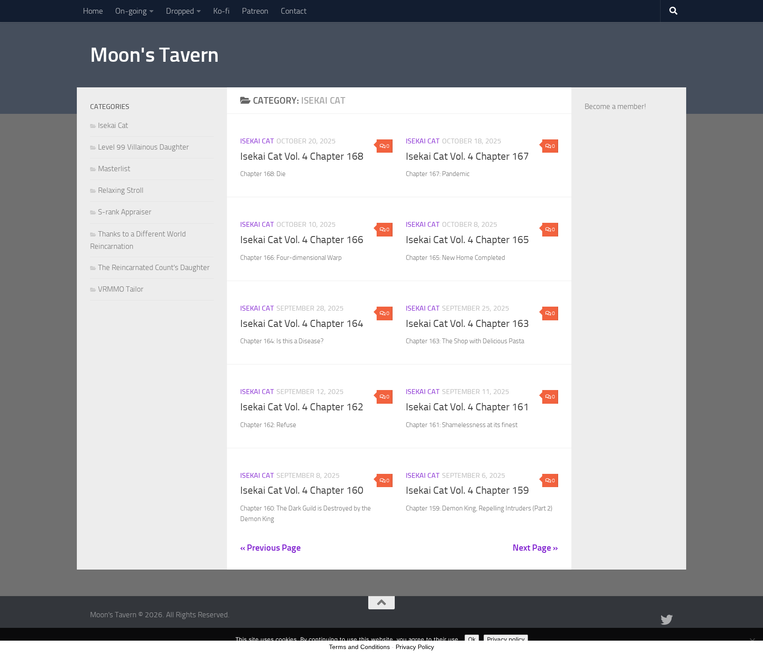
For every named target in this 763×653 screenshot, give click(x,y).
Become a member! (615, 106)
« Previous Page (270, 547)
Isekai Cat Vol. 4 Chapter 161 (467, 407)
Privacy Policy (415, 646)
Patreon (255, 11)
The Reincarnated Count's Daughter (154, 267)
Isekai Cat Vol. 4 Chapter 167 (467, 156)
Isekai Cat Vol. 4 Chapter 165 (467, 240)
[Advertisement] (629, 333)
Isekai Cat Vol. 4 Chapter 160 (301, 490)
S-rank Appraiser (124, 211)
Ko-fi (221, 11)
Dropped (180, 11)
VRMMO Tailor (121, 289)
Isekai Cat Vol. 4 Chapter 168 (301, 156)
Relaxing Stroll (121, 190)
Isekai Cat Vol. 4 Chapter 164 (301, 324)
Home (93, 11)
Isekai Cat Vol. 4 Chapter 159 (467, 490)
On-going (131, 11)
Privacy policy (506, 639)
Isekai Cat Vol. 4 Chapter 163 (467, 324)
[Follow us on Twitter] (667, 620)
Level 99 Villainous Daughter (143, 147)
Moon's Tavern (154, 54)
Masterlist (114, 168)
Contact (293, 11)
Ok (472, 639)
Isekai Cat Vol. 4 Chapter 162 (301, 407)
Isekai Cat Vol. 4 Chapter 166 (301, 240)
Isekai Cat (257, 141)
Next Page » (535, 547)
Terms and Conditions (359, 646)
